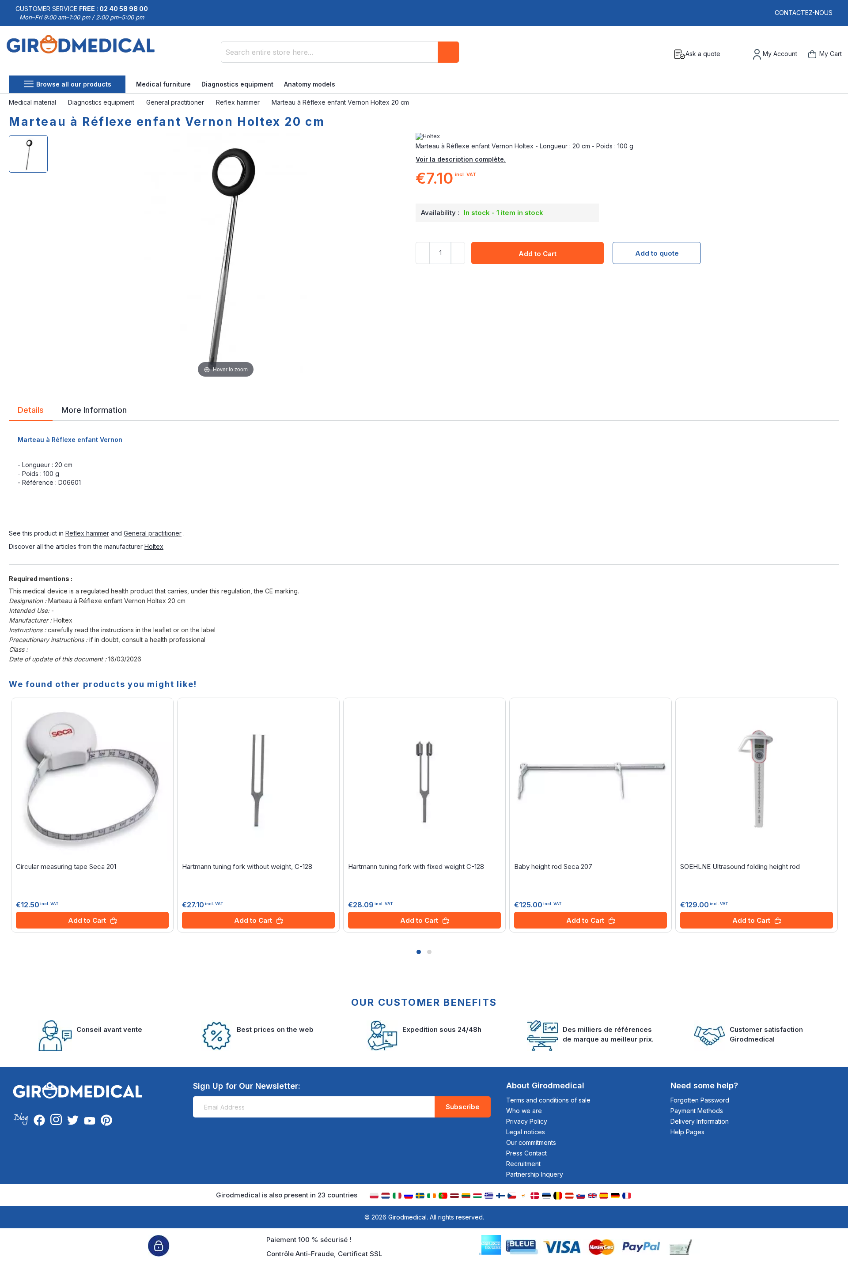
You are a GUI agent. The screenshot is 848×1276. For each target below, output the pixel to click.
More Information (94, 409)
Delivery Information (699, 1121)
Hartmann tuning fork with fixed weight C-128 (416, 866)
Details (31, 409)
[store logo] (81, 54)
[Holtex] (627, 136)
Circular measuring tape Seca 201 (66, 866)
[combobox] (340, 52)
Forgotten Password (699, 1100)
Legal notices (525, 1132)
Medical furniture (163, 84)
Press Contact (526, 1153)
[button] (418, 952)
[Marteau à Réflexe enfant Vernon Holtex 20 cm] (28, 154)
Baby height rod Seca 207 (553, 866)
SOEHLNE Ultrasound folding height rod (740, 866)
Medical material (33, 102)
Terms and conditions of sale (548, 1100)
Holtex (153, 546)
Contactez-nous (804, 12)
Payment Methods (696, 1110)
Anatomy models (309, 84)
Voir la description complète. (461, 159)
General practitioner (176, 102)
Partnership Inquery (534, 1174)
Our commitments (531, 1142)
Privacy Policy (526, 1121)
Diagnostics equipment (237, 84)
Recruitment (523, 1163)
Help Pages (687, 1132)
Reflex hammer (238, 102)
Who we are (524, 1110)
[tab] (31, 411)
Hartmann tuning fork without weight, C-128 (247, 866)
